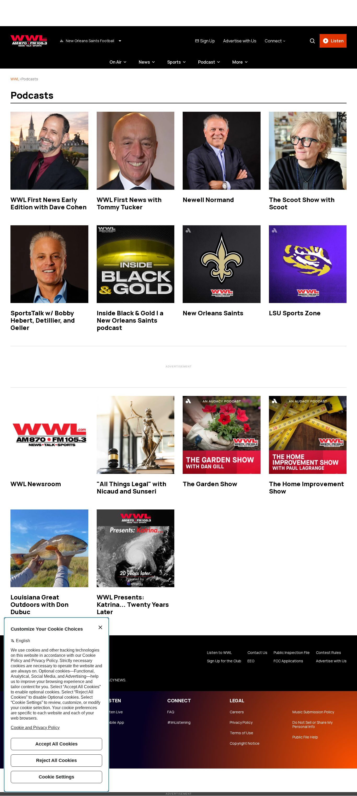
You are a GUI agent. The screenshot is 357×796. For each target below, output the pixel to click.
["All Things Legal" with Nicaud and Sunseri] (136, 435)
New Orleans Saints (213, 313)
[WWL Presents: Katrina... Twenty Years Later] (136, 548)
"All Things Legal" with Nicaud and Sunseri (131, 487)
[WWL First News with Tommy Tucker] (136, 151)
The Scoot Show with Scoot (302, 203)
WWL (14, 78)
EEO (250, 661)
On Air (116, 62)
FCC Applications (288, 661)
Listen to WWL (219, 653)
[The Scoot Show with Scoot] (308, 151)
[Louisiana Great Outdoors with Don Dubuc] (49, 548)
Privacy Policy (241, 722)
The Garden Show (210, 483)
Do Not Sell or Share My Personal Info (312, 724)
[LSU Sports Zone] (308, 264)
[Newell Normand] (222, 151)
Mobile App (114, 722)
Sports (174, 62)
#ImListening (179, 722)
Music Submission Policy (313, 712)
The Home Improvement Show (306, 487)
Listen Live (114, 712)
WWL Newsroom (35, 483)
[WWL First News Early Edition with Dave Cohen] (49, 151)
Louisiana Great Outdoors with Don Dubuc (39, 604)
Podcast (206, 62)
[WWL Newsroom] (49, 435)
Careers (237, 712)
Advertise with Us (239, 40)
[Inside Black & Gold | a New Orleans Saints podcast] (136, 264)
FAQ (170, 712)
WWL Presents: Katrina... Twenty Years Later (133, 604)
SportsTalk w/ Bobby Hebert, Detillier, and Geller (42, 320)
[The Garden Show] (222, 435)
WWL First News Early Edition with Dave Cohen (48, 203)
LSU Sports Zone (295, 313)
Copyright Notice (245, 743)
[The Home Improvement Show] (308, 435)
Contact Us (257, 653)
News (144, 62)
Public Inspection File (292, 653)
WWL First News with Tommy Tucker (129, 203)
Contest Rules (328, 653)
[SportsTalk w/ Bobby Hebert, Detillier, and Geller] (49, 264)
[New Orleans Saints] (222, 264)
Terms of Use (241, 733)
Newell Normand (208, 199)
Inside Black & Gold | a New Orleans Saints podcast (130, 320)
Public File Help (305, 737)
